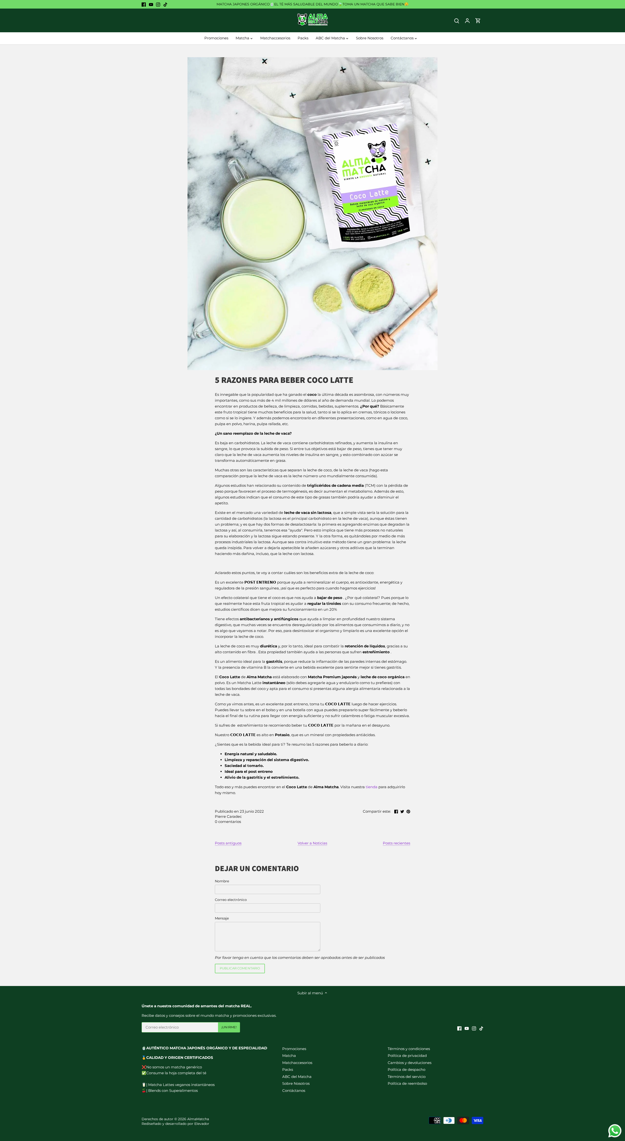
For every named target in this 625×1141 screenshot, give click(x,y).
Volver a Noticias (312, 843)
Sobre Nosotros (296, 1083)
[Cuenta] (467, 20)
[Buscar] (456, 20)
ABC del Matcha (297, 1076)
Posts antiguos (228, 843)
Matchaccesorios (297, 1062)
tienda (371, 787)
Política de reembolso (407, 1083)
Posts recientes (396, 843)
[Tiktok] (165, 4)
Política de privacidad (407, 1055)
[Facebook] (144, 4)
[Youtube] (151, 4)
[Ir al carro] (478, 20)
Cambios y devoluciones (409, 1062)
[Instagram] (158, 4)
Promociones (294, 1048)
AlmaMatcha (198, 1119)
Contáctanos (293, 1090)
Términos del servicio (407, 1076)
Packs (287, 1069)
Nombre (222, 881)
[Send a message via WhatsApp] (615, 1131)
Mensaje (222, 918)
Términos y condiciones (409, 1048)
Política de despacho (406, 1069)
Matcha (289, 1055)
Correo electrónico (231, 900)
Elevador (201, 1124)
